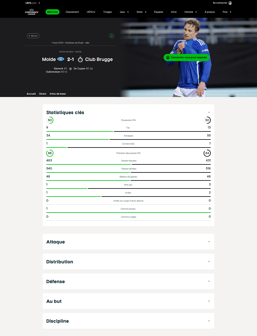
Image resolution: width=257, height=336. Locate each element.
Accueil (31, 94)
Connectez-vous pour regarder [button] (189, 57)
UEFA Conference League (31, 12)
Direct (42, 94)
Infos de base (58, 94)
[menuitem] (52, 12)
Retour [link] (34, 36)
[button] (124, 12)
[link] (52, 12)
